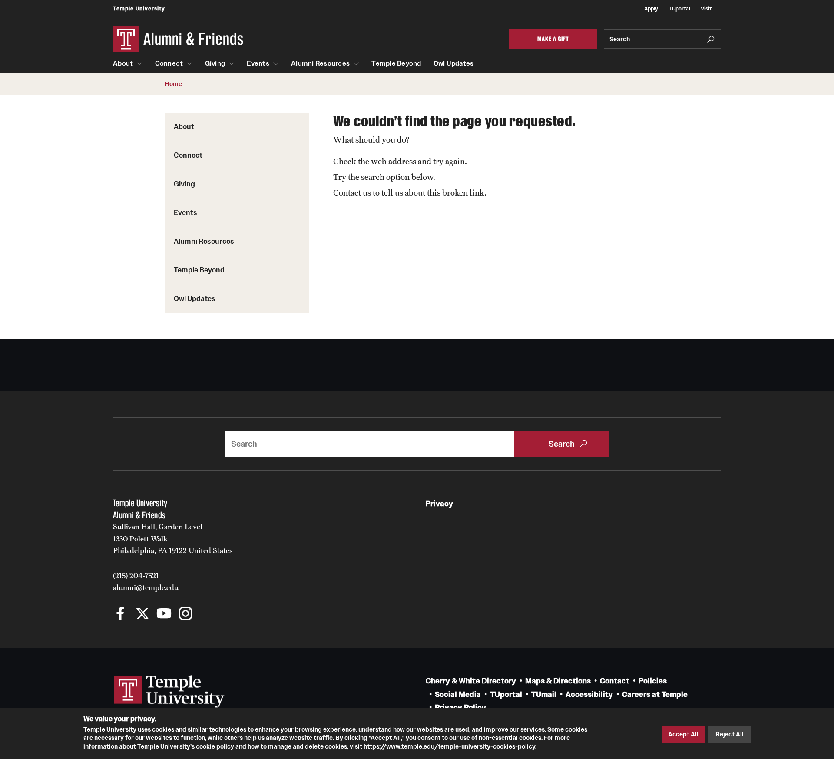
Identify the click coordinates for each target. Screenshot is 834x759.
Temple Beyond (396, 63)
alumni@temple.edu (146, 587)
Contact (614, 681)
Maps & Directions (558, 681)
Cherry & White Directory (471, 681)
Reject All (729, 734)
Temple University (139, 8)
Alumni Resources (320, 63)
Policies (653, 681)
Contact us (352, 192)
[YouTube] (164, 614)
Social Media (458, 694)
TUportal (679, 8)
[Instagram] (185, 614)
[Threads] (207, 614)
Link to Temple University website (169, 691)
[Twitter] (142, 614)
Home (173, 84)
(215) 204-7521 (136, 575)
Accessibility (589, 694)
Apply (651, 8)
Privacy (439, 503)
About (123, 63)
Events (258, 63)
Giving (215, 63)
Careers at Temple (655, 694)
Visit (706, 8)
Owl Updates (454, 63)
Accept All (683, 734)
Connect (169, 63)
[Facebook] (120, 614)
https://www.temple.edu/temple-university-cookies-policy (449, 746)
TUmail (543, 694)
